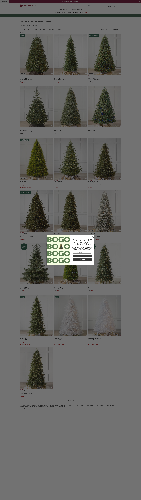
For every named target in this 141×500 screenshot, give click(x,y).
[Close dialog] (93, 237)
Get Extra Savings (82, 256)
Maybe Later (82, 259)
